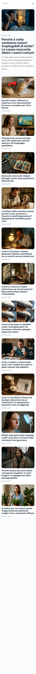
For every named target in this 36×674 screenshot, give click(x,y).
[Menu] (33, 3)
